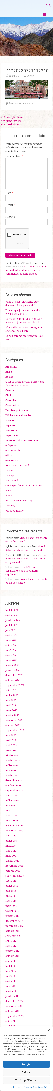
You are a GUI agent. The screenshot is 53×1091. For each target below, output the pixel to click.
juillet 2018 (11, 885)
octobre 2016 (12, 955)
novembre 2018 (14, 865)
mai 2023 (10, 705)
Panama (9, 490)
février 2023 (12, 715)
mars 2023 (11, 710)
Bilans (9, 371)
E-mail (10, 204)
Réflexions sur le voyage (19, 500)
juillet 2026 (12, 610)
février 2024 (12, 665)
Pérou (8, 495)
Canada (9, 390)
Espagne (10, 425)
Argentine (11, 366)
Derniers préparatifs (16, 410)
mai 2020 (10, 810)
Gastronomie (12, 450)
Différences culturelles (18, 415)
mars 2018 (11, 905)
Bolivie (9, 376)
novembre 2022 (14, 720)
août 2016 (10, 960)
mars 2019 (11, 855)
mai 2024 (10, 650)
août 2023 (10, 690)
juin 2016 (10, 970)
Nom (9, 192)
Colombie (11, 400)
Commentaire (14, 156)
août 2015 (10, 1021)
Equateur (10, 420)
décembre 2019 (14, 825)
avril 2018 (10, 900)
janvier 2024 (12, 670)
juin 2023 (10, 700)
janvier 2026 (12, 620)
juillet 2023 (11, 695)
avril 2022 (11, 745)
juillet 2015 (11, 1026)
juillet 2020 (12, 800)
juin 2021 (10, 770)
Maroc (9, 470)
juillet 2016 (11, 965)
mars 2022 (11, 750)
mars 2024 (11, 660)
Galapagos (11, 445)
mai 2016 (10, 976)
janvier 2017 (12, 950)
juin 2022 (10, 735)
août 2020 (11, 795)
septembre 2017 (14, 935)
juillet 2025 (11, 625)
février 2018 (12, 910)
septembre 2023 (14, 685)
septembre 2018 (14, 875)
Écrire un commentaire (21, 103)
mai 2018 (10, 895)
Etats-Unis (11, 430)
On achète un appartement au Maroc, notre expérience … (21, 571)
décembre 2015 (14, 1001)
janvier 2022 (12, 760)
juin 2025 (10, 630)
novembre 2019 (14, 830)
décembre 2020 (14, 780)
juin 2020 (10, 805)
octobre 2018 (12, 870)
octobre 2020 (13, 785)
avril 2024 (11, 655)
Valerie (30, 76)
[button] (48, 1030)
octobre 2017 (12, 930)
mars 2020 (11, 820)
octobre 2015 (12, 1011)
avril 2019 (10, 850)
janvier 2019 (12, 860)
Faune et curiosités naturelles (22, 440)
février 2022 (12, 755)
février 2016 (12, 991)
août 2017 (10, 940)
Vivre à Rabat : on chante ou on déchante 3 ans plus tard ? (25, 559)
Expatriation (12, 435)
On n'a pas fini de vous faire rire (23, 485)
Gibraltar (10, 455)
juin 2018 (10, 890)
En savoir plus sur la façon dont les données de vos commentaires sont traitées (26, 270)
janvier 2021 (12, 775)
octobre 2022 (13, 725)
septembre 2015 (14, 1016)
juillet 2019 (11, 840)
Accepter (26, 1064)
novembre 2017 (14, 925)
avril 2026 (11, 615)
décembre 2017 (14, 920)
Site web (10, 216)
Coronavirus (12, 405)
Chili (8, 395)
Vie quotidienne (14, 510)
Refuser (26, 1072)
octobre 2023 (12, 680)
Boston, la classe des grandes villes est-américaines (12, 121)
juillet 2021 (11, 765)
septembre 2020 (14, 790)
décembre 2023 (14, 675)
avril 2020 (11, 815)
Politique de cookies (13, 1087)
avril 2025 (11, 635)
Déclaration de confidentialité (35, 1087)
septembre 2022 (14, 730)
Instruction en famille (17, 465)
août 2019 (10, 835)
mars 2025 (11, 640)
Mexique (10, 475)
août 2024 (11, 645)
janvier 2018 (12, 915)
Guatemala (11, 460)
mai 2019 (10, 845)
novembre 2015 (14, 1006)
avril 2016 (10, 981)
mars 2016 (11, 986)
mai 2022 (10, 740)
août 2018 (10, 880)
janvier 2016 (12, 996)
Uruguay (10, 505)
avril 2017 (10, 945)
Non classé (11, 480)
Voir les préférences (26, 1080)
